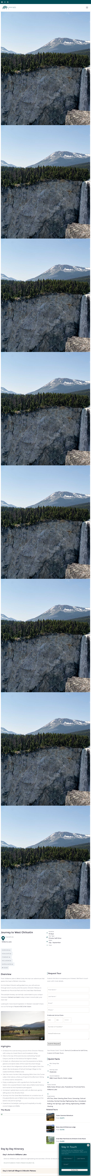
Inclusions (6, 960)
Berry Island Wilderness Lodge (66, 1127)
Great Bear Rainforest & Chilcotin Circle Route (71, 1138)
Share (6, 967)
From (58, 1118)
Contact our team (14, 997)
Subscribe (74, 1170)
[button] (42, 1025)
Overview (5, 950)
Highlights (6, 953)
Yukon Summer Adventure (64, 1115)
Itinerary (5, 957)
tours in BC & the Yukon (23, 1006)
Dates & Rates (7, 964)
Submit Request (54, 1044)
